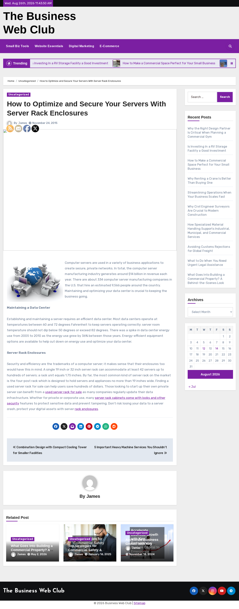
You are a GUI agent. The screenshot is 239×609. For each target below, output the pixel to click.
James (22, 123)
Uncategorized (18, 94)
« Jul (192, 386)
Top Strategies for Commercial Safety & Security (85, 550)
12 (203, 348)
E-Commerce (109, 46)
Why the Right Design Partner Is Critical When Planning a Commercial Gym (209, 132)
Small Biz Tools (17, 46)
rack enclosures (86, 409)
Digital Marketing (81, 46)
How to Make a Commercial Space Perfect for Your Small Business (208, 164)
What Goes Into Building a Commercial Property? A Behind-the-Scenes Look (206, 279)
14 (216, 348)
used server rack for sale (63, 392)
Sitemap (139, 603)
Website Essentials (49, 46)
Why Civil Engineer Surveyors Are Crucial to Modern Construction (209, 210)
